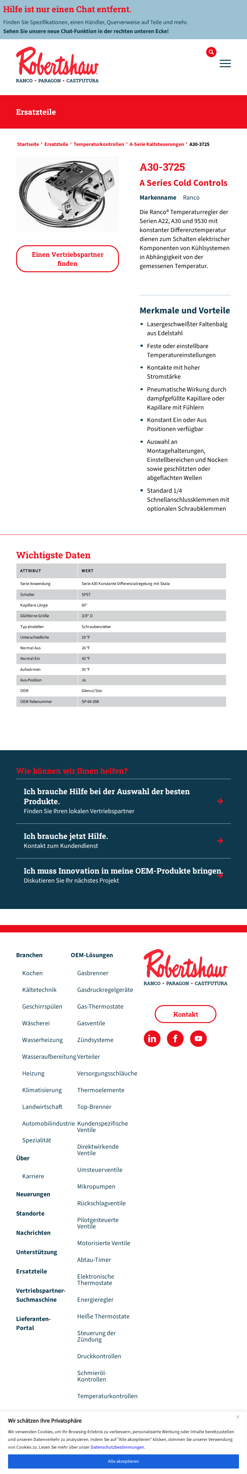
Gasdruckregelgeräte (105, 989)
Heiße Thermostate (103, 1316)
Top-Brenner (94, 1106)
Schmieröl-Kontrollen (92, 1376)
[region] (123, 1442)
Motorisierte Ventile (103, 1243)
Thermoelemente (100, 1090)
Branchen (29, 955)
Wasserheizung (42, 1040)
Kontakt (185, 1014)
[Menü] (223, 63)
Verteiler (88, 1056)
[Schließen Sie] (240, 1417)
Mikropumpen (96, 1186)
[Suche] (211, 52)
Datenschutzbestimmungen (117, 1447)
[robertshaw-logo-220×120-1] (58, 64)
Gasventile (91, 1023)
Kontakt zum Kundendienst (66, 840)
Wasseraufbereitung (43, 1056)
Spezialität (36, 1140)
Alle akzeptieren (123, 1461)
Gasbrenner (92, 973)
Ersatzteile (31, 1271)
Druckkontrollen (99, 1356)
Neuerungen (33, 1194)
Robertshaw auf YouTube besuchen (198, 1038)
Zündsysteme (95, 1040)
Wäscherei (36, 1023)
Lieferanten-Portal (33, 1324)
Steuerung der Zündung (96, 1336)
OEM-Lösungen (92, 955)
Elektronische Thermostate (95, 1280)
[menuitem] (211, 52)
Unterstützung (36, 1252)
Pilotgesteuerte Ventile (98, 1223)
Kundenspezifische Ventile (102, 1127)
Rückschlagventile (101, 1203)
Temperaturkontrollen (107, 1396)
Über (23, 1158)
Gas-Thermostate (100, 1006)
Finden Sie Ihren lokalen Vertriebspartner (107, 801)
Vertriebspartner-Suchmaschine (40, 1295)
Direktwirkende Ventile (98, 1150)
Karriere (33, 1176)
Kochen (32, 973)
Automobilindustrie (43, 1123)
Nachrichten (33, 1232)
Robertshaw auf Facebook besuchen (175, 1038)
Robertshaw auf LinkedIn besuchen (152, 1038)
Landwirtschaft (42, 1106)
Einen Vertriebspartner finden (68, 258)
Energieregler (95, 1299)
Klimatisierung (42, 1090)
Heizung (33, 1073)
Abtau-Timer (94, 1259)
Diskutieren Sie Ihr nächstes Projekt (123, 875)
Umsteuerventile (100, 1169)
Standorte (30, 1213)
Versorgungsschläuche (107, 1073)
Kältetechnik (39, 989)
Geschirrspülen (42, 1006)
